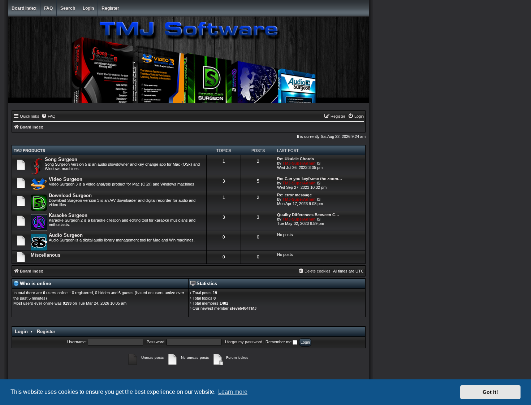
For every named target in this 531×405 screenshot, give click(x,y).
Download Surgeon (70, 195)
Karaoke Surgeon (68, 215)
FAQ (48, 8)
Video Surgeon (65, 179)
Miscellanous (45, 255)
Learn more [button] (232, 392)
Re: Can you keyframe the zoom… (309, 179)
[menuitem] (48, 116)
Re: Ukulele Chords (295, 159)
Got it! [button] (490, 392)
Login (88, 8)
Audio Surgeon (66, 235)
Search (67, 8)
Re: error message (294, 195)
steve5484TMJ (243, 308)
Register (110, 8)
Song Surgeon (61, 159)
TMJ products (29, 150)
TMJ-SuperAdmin (299, 163)
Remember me (279, 342)
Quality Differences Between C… (308, 215)
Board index (24, 8)
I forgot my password (243, 342)
